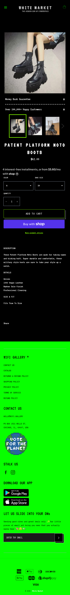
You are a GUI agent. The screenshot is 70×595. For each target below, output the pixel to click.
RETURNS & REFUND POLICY (16, 376)
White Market (37, 591)
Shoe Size (39, 177)
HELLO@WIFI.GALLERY (13, 416)
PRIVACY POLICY (11, 387)
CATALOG (7, 370)
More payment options (34, 233)
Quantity (7, 193)
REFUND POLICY (11, 398)
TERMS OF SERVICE (12, 392)
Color (6, 177)
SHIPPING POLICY (12, 381)
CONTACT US (9, 365)
